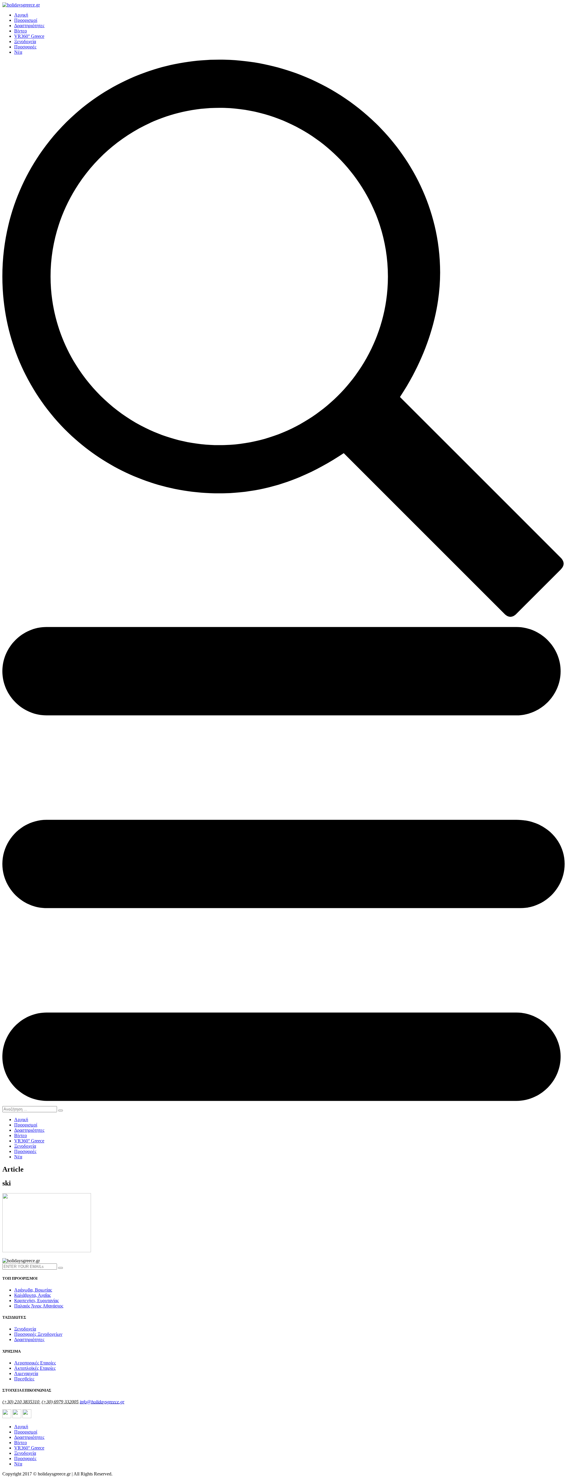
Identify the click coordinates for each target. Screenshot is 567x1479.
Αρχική (21, 14)
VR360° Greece (29, 36)
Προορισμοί (25, 20)
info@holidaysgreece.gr (102, 1401)
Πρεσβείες (24, 1378)
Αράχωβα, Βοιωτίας (33, 1289)
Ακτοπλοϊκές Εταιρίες (35, 1368)
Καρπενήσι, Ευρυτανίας (36, 1300)
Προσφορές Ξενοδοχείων (38, 1334)
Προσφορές (25, 46)
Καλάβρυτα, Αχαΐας (32, 1295)
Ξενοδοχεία (25, 41)
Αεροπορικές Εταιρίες (35, 1362)
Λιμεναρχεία (26, 1373)
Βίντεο (20, 30)
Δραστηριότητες (29, 25)
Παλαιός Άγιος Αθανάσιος (38, 1305)
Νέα (18, 52)
